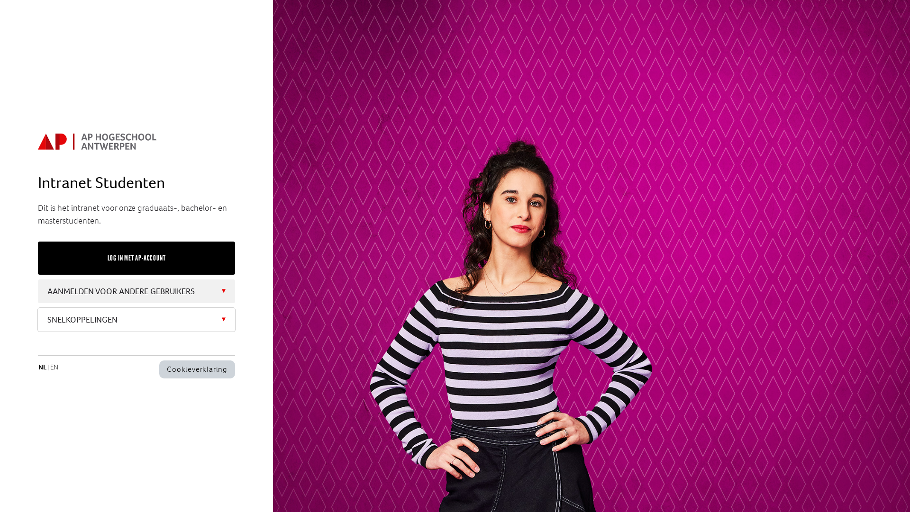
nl (42, 367)
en (54, 367)
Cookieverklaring (197, 369)
